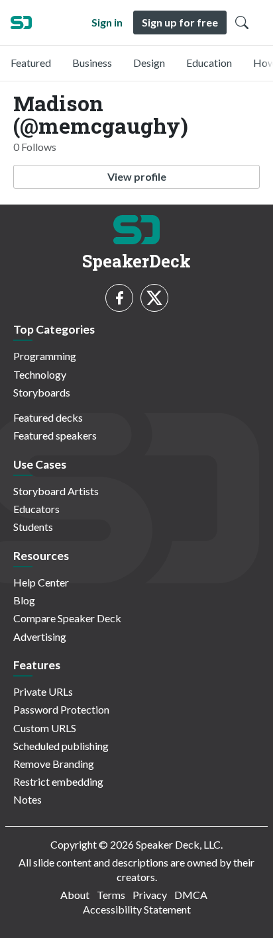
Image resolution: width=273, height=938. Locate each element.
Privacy (150, 894)
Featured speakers (55, 435)
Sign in (107, 22)
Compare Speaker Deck (67, 618)
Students (33, 526)
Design (149, 62)
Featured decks (48, 417)
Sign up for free (180, 22)
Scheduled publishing (61, 745)
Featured (31, 62)
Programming (44, 356)
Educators (36, 508)
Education (209, 62)
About (74, 894)
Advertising (39, 636)
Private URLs (43, 691)
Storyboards (41, 392)
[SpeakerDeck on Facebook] (119, 298)
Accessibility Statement (137, 909)
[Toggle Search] (242, 22)
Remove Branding (53, 763)
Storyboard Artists (56, 491)
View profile (136, 176)
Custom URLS (44, 728)
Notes (27, 799)
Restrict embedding (58, 781)
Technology (39, 374)
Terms (111, 894)
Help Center (41, 582)
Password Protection (61, 709)
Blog (24, 600)
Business (92, 62)
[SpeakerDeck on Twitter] (154, 298)
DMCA (190, 894)
